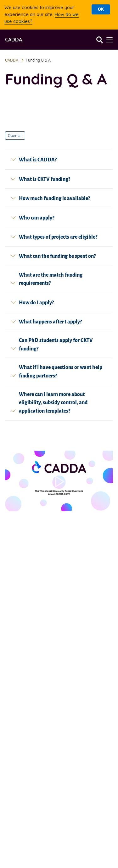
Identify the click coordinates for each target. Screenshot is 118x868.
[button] (108, 39)
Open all (15, 135)
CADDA (13, 39)
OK (101, 9)
